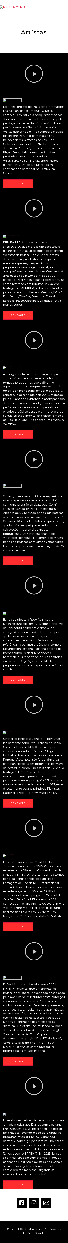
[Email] (46, 1203)
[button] (34, 74)
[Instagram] (34, 1203)
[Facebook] (22, 1203)
